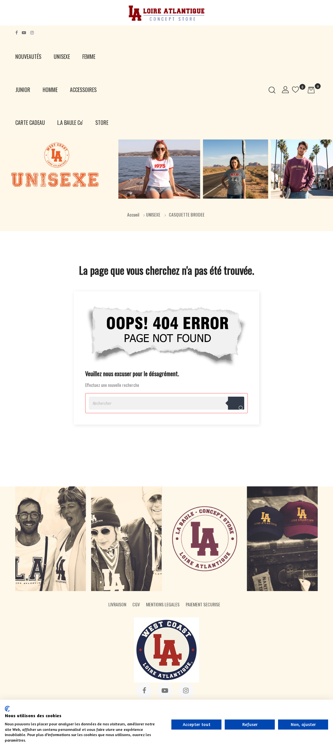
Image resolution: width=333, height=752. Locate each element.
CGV (136, 604)
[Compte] (285, 90)
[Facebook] (16, 33)
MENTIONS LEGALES (163, 604)
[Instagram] (32, 33)
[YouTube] (24, 33)
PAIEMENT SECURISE (203, 604)
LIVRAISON (117, 604)
